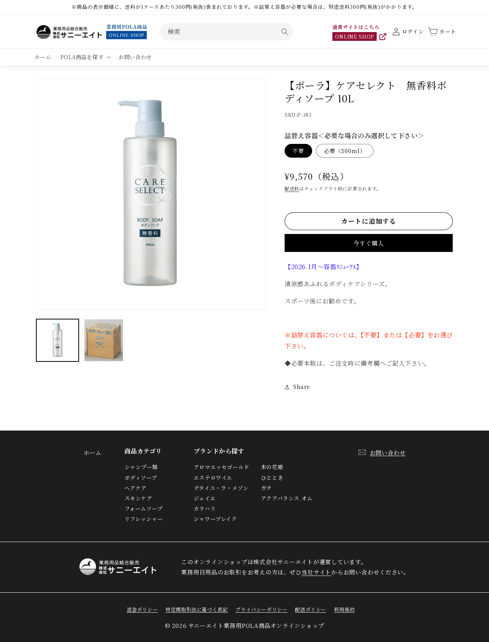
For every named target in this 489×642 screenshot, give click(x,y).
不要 (298, 151)
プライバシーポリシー (261, 609)
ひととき (272, 477)
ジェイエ (204, 498)
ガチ (266, 488)
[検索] (284, 31)
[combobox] (226, 31)
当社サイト (316, 572)
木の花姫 (272, 467)
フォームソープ (144, 508)
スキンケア (138, 498)
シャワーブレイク (215, 519)
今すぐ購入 (368, 243)
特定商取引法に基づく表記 (196, 609)
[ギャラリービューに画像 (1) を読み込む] (57, 340)
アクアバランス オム (287, 498)
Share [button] (301, 386)
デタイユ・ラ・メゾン (221, 488)
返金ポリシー (142, 609)
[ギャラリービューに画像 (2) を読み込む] (104, 340)
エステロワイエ (213, 477)
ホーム (93, 452)
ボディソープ (141, 477)
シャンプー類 (141, 467)
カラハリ (205, 508)
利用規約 (344, 609)
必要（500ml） (345, 151)
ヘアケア (136, 488)
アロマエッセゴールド (221, 467)
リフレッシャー (144, 519)
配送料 (292, 188)
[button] (85, 57)
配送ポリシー (310, 609)
